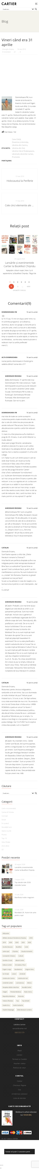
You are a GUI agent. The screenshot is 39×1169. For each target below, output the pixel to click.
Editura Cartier (7, 965)
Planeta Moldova (15, 992)
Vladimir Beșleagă (8, 1010)
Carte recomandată (9, 808)
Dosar (4, 820)
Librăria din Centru (19, 145)
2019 (4, 942)
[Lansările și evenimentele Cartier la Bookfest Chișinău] (19, 244)
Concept (5, 816)
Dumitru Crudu (7, 960)
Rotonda (21, 996)
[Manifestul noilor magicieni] (7, 898)
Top (17, 1001)
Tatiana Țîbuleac (8, 1001)
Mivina (29, 983)
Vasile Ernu (6, 1005)
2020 (10, 942)
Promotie (16, 157)
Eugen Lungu (7, 969)
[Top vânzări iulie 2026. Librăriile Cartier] (7, 883)
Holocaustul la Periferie (20, 181)
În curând (5, 823)
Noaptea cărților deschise (11, 987)
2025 (23, 942)
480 (28, 286)
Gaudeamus (18, 969)
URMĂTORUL (19, 290)
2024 (16, 942)
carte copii (6, 951)
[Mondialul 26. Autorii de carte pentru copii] (7, 913)
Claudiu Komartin (26, 951)
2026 (29, 942)
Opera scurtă (6, 831)
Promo (4, 834)
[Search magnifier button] (35, 9)
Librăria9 (15, 154)
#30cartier (6, 933)
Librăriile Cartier (26, 154)
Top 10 (4, 838)
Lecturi (14, 974)
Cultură (21, 956)
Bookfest (18, 947)
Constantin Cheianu (9, 956)
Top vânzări (25, 1001)
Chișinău (15, 951)
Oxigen (5, 992)
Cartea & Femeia (8, 812)
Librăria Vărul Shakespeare (23, 151)
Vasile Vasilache (18, 1005)
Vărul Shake (6, 842)
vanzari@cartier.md (19, 1028)
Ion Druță (6, 974)
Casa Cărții (16, 139)
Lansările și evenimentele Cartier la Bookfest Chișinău (19, 264)
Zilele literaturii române (24, 1010)
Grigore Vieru (29, 969)
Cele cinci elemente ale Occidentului (20, 205)
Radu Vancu (28, 992)
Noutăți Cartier (26, 987)
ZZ (15, 52)
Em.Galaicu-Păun (20, 965)
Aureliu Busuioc (8, 947)
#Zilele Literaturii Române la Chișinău (14, 938)
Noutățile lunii (7, 827)
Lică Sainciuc (20, 983)
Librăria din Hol (18, 148)
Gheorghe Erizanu (13, 376)
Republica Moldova (9, 996)
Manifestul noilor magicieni (24, 897)
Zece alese (5, 846)
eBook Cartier (19, 960)
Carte (26, 947)
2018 (30, 938)
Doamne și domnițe (20, 142)
